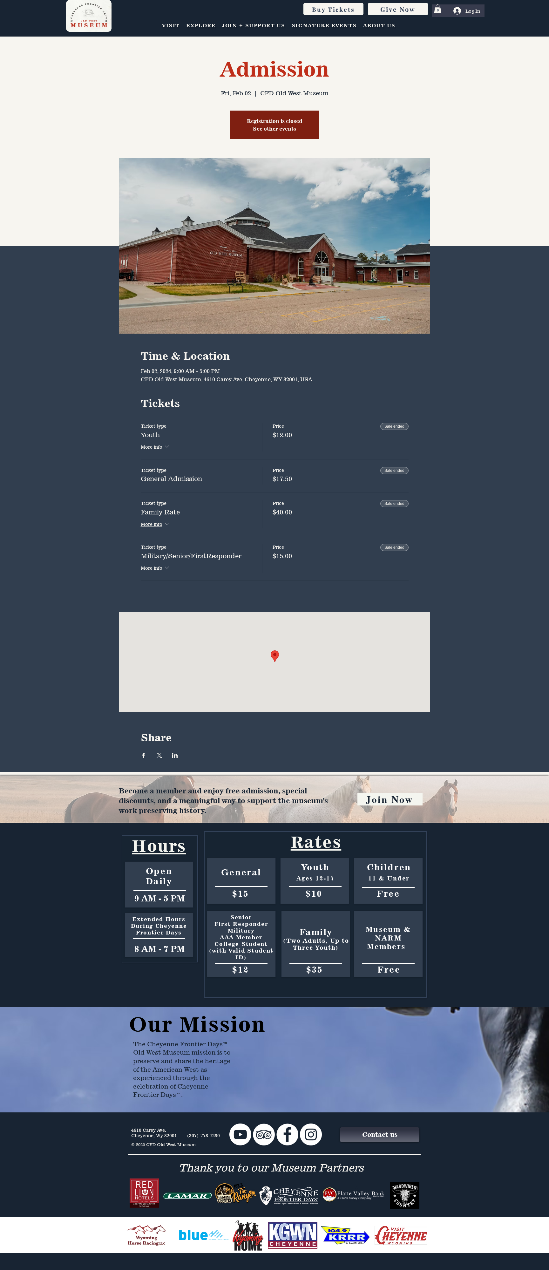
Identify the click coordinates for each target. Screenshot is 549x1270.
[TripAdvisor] (264, 1134)
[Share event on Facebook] (144, 755)
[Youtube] (240, 1134)
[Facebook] (287, 1134)
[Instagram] (311, 1134)
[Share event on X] (159, 755)
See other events (274, 129)
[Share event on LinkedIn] (175, 755)
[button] (437, 8)
